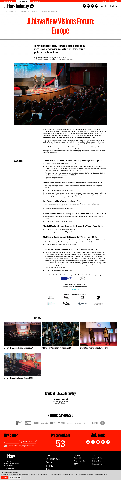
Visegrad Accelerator (80, 286)
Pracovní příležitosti (97, 458)
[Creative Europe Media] (53, 423)
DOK (88, 6)
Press (48, 469)
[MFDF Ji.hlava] (19, 6)
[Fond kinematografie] (28, 423)
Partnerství (77, 458)
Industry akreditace (10, 11)
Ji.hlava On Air (36, 1)
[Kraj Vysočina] (44, 423)
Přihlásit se (103, 1)
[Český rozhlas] (78, 423)
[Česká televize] (70, 423)
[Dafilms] (102, 423)
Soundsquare (79, 173)
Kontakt (94, 455)
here (64, 57)
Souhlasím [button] (4, 477)
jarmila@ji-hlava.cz (60, 403)
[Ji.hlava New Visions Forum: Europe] (60, 94)
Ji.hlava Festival (8, 1)
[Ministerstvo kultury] (19, 423)
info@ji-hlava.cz (9, 468)
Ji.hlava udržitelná (97, 464)
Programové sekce (79, 461)
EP (92, 6)
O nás (48, 455)
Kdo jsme (77, 455)
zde (28, 446)
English (115, 1)
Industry (49, 466)
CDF (96, 6)
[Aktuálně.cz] (86, 423)
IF (84, 6)
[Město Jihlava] (36, 423)
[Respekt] (95, 423)
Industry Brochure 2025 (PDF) (28, 11)
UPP (75, 166)
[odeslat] (18, 442)
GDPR (76, 464)
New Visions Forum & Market (49, 11)
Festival (49, 462)
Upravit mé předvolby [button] (15, 477)
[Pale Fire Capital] (61, 423)
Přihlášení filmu (96, 461)
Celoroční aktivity (53, 459)
